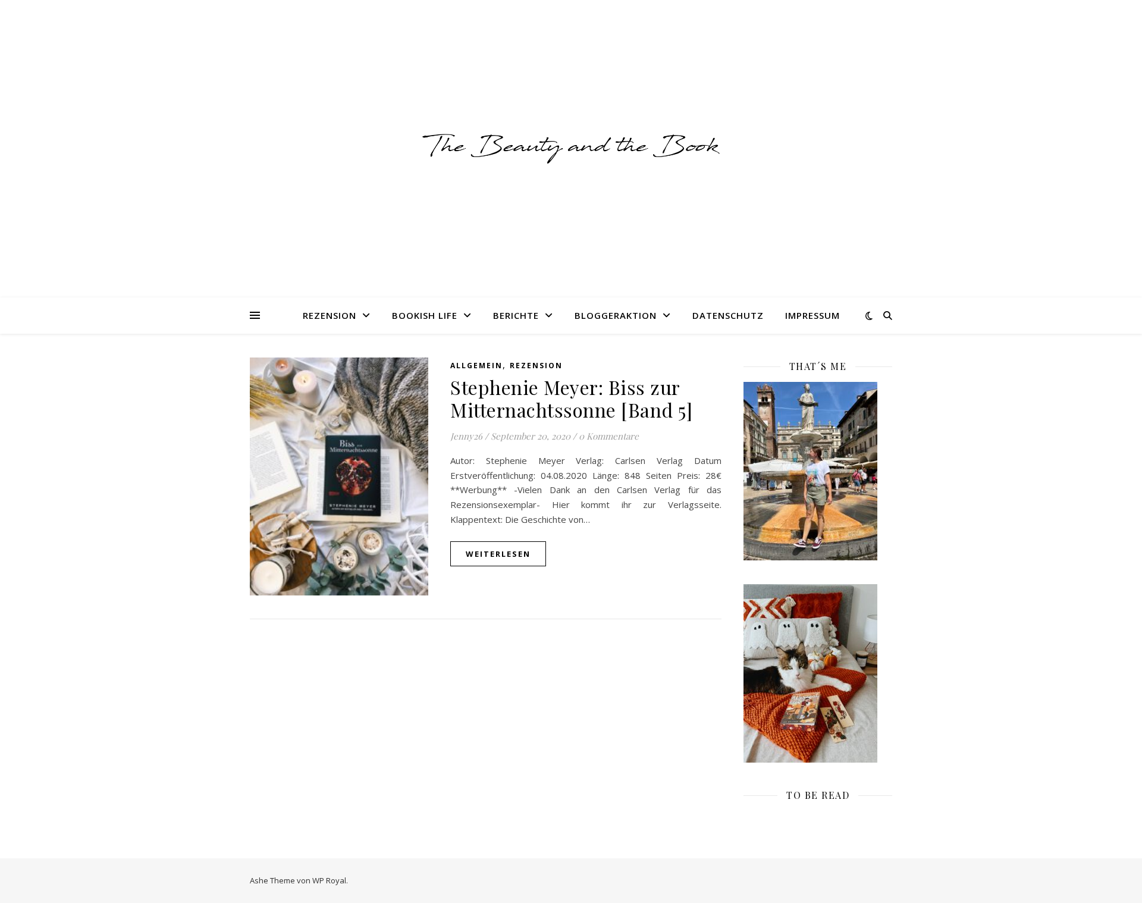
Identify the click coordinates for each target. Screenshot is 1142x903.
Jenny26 (466, 436)
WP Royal (329, 880)
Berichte (516, 315)
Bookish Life (424, 315)
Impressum (812, 315)
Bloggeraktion (616, 315)
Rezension (329, 315)
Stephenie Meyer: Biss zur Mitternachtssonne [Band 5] (571, 398)
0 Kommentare (609, 436)
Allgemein (476, 365)
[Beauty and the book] (571, 148)
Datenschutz (728, 315)
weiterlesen (498, 553)
